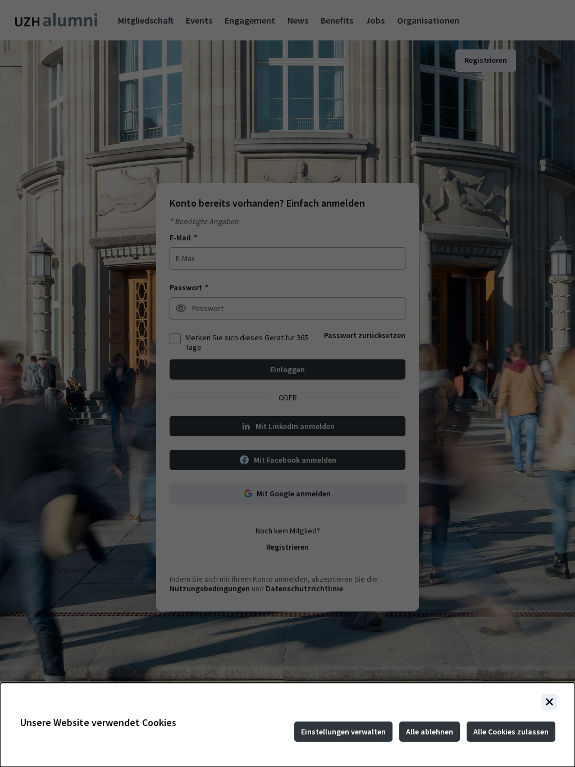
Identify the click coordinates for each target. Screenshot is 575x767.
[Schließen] (549, 702)
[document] (287, 725)
